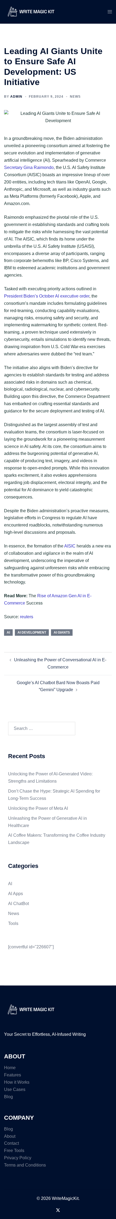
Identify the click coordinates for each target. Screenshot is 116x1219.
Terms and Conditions (25, 1165)
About (9, 1136)
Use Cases (14, 1089)
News (75, 96)
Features (12, 1075)
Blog (8, 1096)
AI (8, 632)
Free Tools (14, 1150)
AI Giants (62, 632)
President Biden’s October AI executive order (46, 296)
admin (16, 96)
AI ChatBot (18, 903)
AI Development (32, 632)
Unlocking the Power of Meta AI (38, 808)
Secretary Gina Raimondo (29, 167)
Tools (13, 923)
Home (10, 1067)
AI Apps (15, 893)
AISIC (70, 546)
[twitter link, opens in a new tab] (58, 1209)
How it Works (16, 1082)
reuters (26, 616)
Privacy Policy (17, 1158)
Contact (11, 1143)
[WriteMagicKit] (31, 11)
